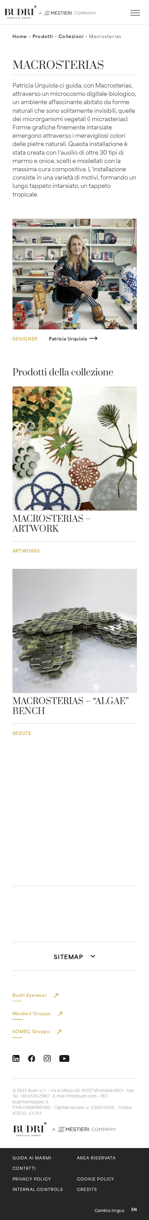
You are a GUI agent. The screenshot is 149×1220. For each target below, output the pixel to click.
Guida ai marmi (32, 1158)
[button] (74, 956)
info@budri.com (81, 1096)
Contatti (24, 1168)
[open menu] (135, 13)
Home (19, 36)
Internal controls (37, 1189)
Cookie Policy (96, 1179)
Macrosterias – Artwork (51, 524)
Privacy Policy (32, 1179)
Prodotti (43, 36)
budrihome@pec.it (30, 1102)
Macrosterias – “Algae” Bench (70, 706)
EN (134, 1209)
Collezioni (71, 36)
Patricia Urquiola (68, 338)
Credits (87, 1189)
